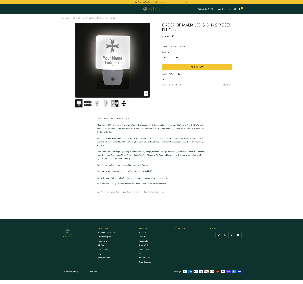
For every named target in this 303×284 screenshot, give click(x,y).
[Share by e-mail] (180, 85)
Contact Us (143, 237)
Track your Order (104, 258)
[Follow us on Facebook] (212, 235)
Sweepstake (102, 241)
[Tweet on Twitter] (176, 85)
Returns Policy (144, 245)
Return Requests (145, 262)
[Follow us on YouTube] (238, 235)
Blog (99, 254)
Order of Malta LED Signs (75, 18)
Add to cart (197, 67)
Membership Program (106, 233)
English (220, 9)
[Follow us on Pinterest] (231, 235)
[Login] (235, 9)
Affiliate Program (104, 237)
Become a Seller (145, 258)
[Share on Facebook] (169, 85)
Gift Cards (101, 245)
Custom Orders (103, 249)
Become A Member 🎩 (171, 74)
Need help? (227, 85)
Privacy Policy (144, 249)
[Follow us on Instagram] (225, 235)
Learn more (164, 2)
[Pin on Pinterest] (172, 85)
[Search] (230, 9)
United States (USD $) (205, 9)
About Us (142, 233)
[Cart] (240, 9)
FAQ (163, 79)
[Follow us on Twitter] (218, 235)
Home (64, 18)
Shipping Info (144, 241)
